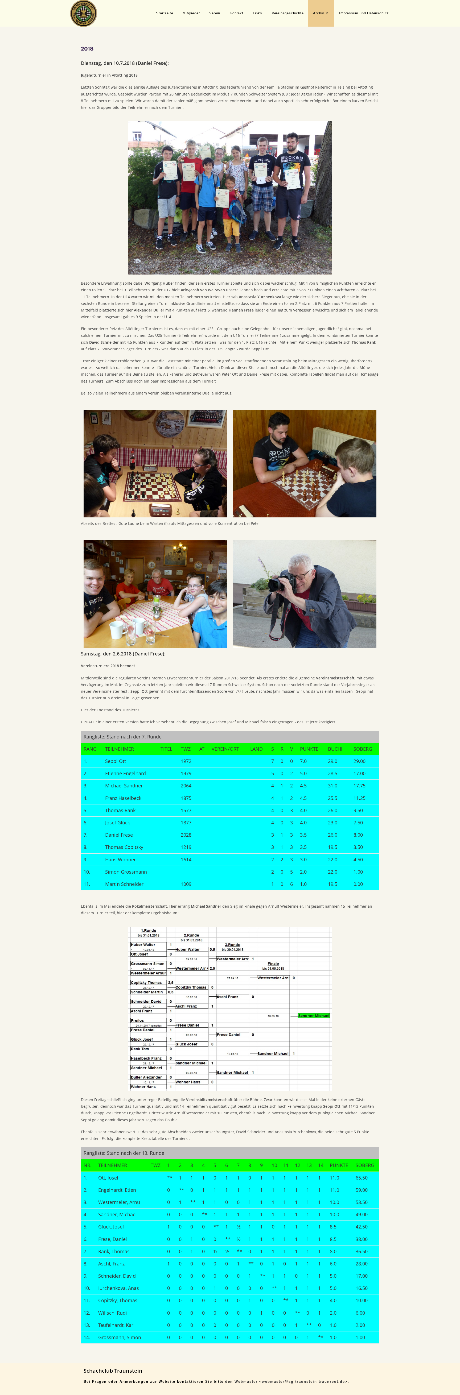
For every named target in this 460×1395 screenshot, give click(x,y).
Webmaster (246, 1382)
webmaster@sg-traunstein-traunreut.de (303, 1382)
